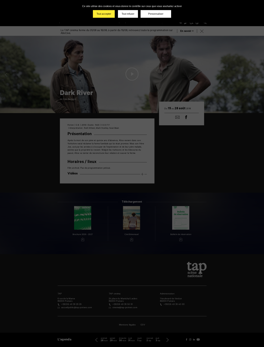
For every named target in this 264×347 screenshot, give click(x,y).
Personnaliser (155, 14)
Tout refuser (128, 14)
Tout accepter (104, 14)
